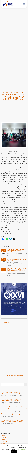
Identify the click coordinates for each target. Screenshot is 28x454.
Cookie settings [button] (21, 449)
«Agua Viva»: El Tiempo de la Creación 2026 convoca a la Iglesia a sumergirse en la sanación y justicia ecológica (17, 270)
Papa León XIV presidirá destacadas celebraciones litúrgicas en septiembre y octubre (16, 250)
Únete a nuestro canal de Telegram (14, 375)
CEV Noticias (4, 437)
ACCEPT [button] (14, 451)
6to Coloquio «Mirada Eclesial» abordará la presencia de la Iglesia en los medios (16, 259)
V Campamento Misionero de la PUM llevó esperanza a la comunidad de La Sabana (12, 421)
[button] (24, 4)
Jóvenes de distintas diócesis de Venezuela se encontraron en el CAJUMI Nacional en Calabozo (13, 414)
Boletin (3, 435)
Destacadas (4, 441)
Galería (3, 443)
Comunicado (4, 439)
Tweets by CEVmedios (6, 322)
